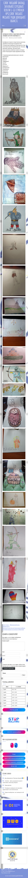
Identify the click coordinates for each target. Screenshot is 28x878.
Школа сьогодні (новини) (15, 37)
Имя (3, 652)
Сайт (3, 659)
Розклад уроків (14, 710)
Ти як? (14, 754)
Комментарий (6, 641)
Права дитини (8, 785)
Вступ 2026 (14, 766)
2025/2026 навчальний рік (14, 732)
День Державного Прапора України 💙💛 (14, 778)
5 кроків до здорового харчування (14, 762)
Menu (3, 25)
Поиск (4, 673)
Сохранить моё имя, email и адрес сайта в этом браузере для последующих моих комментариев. (14, 665)
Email (4, 655)
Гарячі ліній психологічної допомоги (14, 758)
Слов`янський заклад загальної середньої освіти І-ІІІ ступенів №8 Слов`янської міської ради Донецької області (14, 12)
